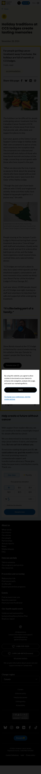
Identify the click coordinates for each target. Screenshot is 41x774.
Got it (20, 390)
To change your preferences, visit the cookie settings (17, 398)
